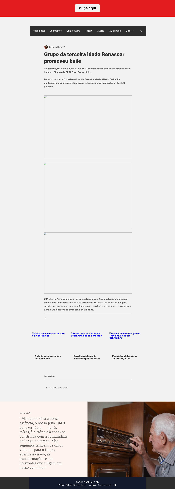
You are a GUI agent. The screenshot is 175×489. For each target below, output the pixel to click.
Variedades (115, 30)
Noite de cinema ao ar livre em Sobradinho (48, 357)
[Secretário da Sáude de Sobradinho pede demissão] (88, 342)
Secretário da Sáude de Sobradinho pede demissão (87, 357)
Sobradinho (56, 30)
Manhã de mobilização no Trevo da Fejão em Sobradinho (124, 357)
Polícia (88, 30)
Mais (127, 30)
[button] (141, 31)
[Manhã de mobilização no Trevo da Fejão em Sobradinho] (126, 342)
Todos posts (38, 30)
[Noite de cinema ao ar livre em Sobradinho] (49, 342)
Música (100, 30)
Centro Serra (73, 30)
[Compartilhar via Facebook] (45, 318)
